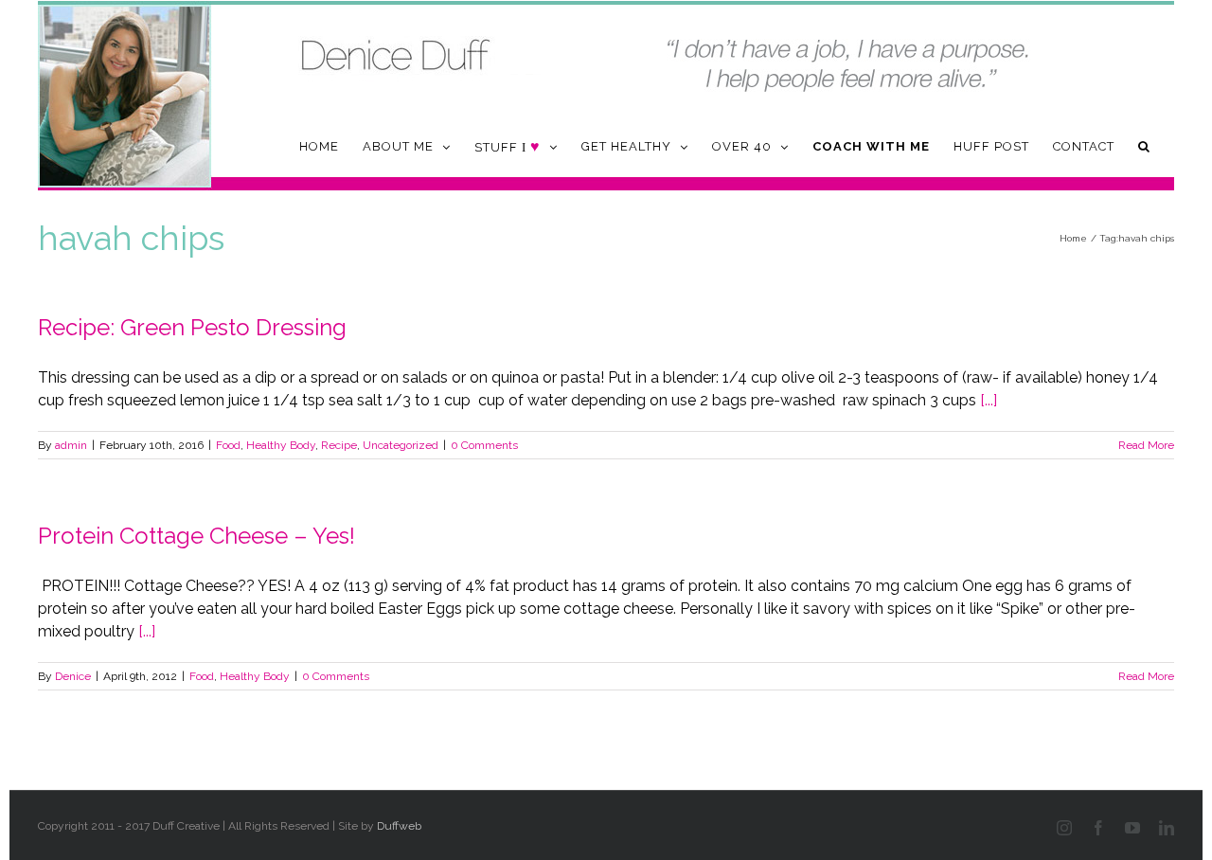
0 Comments (484, 445)
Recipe (339, 445)
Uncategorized (400, 445)
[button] (1144, 146)
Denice (73, 676)
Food (228, 445)
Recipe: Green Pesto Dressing (192, 327)
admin (71, 445)
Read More (1146, 445)
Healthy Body (280, 445)
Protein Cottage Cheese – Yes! (196, 535)
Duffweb (399, 826)
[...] (988, 400)
